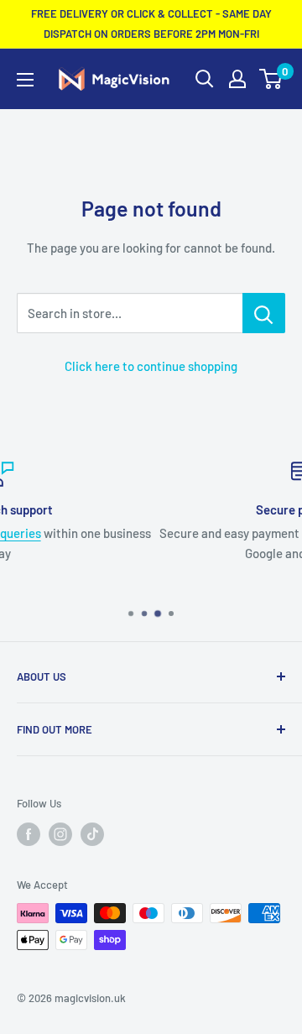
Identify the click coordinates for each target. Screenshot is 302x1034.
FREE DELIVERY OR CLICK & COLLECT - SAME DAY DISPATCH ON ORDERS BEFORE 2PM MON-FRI (151, 23)
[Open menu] (25, 79)
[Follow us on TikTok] (92, 834)
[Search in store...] (263, 313)
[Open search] (204, 79)
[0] (271, 79)
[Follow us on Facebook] (28, 834)
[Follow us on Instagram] (60, 834)
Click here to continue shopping (151, 365)
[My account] (237, 79)
